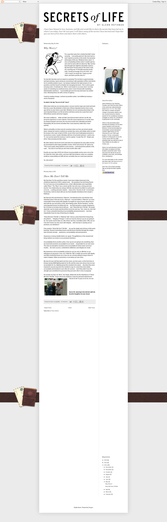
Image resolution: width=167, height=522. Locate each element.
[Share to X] (79, 166)
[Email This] (75, 166)
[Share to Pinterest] (83, 166)
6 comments (64, 301)
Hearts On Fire (110, 108)
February (108, 494)
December (109, 467)
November (109, 469)
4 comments (65, 165)
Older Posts (91, 307)
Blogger (91, 507)
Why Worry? (50, 48)
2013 (105, 460)
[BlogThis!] (77, 166)
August (108, 474)
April (107, 489)
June (107, 479)
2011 (105, 465)
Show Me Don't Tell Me (56, 176)
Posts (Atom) (55, 310)
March (108, 492)
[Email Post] (71, 165)
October (108, 472)
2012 (105, 462)
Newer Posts (47, 307)
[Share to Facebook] (81, 166)
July (107, 477)
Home (70, 307)
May (107, 481)
